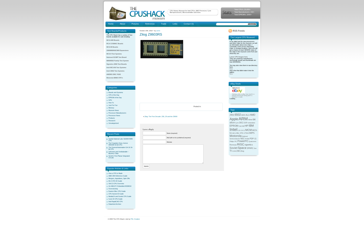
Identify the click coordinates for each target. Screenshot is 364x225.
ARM (243, 118)
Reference (150, 24)
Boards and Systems (115, 92)
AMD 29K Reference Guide (117, 176)
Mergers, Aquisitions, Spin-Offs (119, 178)
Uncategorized (113, 123)
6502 (238, 114)
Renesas (233, 145)
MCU (234, 133)
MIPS (252, 133)
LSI (239, 130)
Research (111, 120)
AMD (252, 114)
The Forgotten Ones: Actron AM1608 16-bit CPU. (118, 144)
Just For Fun (112, 105)
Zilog (242, 151)
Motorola (236, 135)
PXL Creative (135, 219)
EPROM (234, 126)
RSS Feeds (239, 31)
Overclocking (113, 189)
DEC (241, 123)
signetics (249, 145)
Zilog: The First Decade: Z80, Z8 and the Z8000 (160, 116)
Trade (163, 24)
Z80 (238, 151)
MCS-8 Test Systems (114, 54)
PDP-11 (253, 139)
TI (231, 151)
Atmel (250, 120)
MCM (248, 129)
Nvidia (247, 139)
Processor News (114, 115)
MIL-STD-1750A (242, 133)
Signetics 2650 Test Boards (116, 64)
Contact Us (189, 24)
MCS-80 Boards (112, 47)
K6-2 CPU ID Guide (115, 181)
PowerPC (242, 141)
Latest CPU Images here (239, 57)
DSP (245, 123)
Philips (232, 141)
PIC (235, 141)
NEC (242, 139)
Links (175, 24)
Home (110, 24)
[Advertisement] (182, 81)
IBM (251, 125)
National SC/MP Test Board (116, 57)
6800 (243, 115)
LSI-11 (242, 130)
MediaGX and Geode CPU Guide (119, 196)
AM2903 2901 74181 (113, 74)
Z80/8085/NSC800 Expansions (117, 50)
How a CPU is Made (115, 173)
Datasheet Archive (114, 204)
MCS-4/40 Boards (112, 40)
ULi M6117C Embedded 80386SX (119, 186)
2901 (232, 115)
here (231, 69)
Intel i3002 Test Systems (115, 71)
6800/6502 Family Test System (117, 61)
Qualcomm (252, 141)
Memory (111, 108)
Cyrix (237, 123)
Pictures (135, 24)
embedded (251, 123)
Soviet (233, 147)
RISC (240, 144)
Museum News (113, 110)
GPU (110, 100)
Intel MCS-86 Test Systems (116, 67)
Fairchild (241, 126)
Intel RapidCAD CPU (115, 201)
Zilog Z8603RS (151, 34)
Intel (233, 129)
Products (111, 118)
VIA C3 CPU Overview (116, 183)
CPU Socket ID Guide (116, 194)
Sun (255, 148)
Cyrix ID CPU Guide (115, 199)
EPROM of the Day (115, 97)
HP (246, 125)
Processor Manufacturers (117, 113)
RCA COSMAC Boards (114, 43)
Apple (234, 119)
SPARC (250, 148)
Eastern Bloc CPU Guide (117, 191)
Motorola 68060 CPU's (114, 78)
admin (158, 30)
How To (111, 103)
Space (242, 147)
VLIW (234, 151)
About (122, 24)
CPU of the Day (113, 95)
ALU (248, 115)
